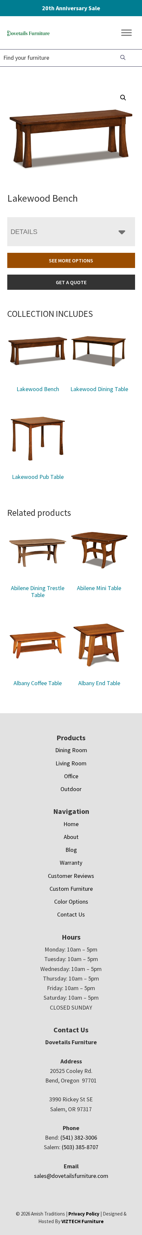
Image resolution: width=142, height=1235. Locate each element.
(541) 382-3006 (78, 1137)
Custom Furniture (71, 888)
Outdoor (71, 789)
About (71, 837)
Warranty (71, 862)
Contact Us (71, 914)
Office (71, 776)
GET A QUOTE (71, 282)
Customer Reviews (71, 876)
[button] (123, 98)
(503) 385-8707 (80, 1147)
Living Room (71, 763)
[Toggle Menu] (126, 33)
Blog (71, 849)
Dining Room (71, 750)
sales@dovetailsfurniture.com (71, 1176)
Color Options (71, 901)
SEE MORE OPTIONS (71, 260)
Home (71, 824)
